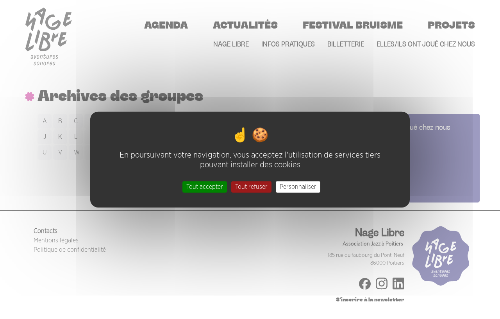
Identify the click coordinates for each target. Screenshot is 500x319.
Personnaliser (298, 186)
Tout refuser (251, 186)
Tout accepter (204, 186)
